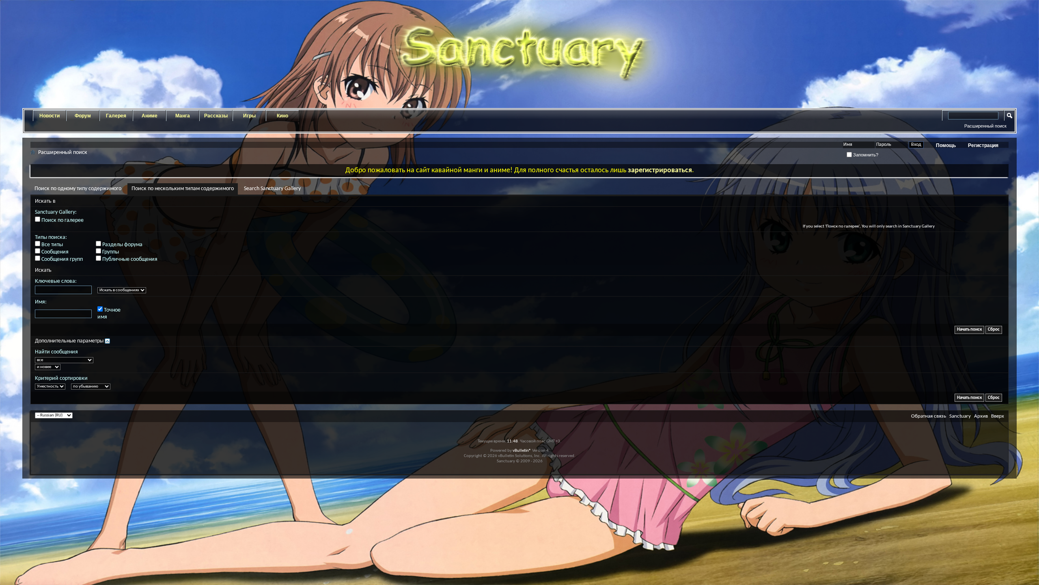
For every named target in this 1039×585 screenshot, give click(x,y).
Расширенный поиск (985, 126)
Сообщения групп (61, 259)
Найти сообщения (56, 352)
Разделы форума (121, 245)
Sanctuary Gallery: (56, 212)
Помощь (946, 145)
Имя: (41, 302)
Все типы (51, 245)
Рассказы (216, 116)
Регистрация (983, 145)
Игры (249, 116)
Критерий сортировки (61, 378)
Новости (49, 116)
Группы (110, 252)
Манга (182, 116)
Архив (981, 416)
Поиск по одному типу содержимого (77, 189)
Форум (83, 116)
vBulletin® (522, 450)
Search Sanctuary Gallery (272, 189)
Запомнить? (865, 154)
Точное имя (109, 313)
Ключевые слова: (56, 281)
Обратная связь (928, 416)
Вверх (997, 416)
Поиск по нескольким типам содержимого (182, 189)
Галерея (116, 116)
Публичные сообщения (129, 259)
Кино (282, 116)
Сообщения (54, 252)
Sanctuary (960, 416)
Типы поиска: (51, 237)
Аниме (149, 116)
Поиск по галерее (62, 220)
